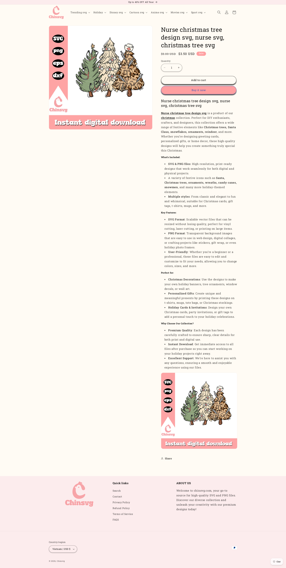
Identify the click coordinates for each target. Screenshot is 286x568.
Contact (117, 496)
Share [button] (168, 458)
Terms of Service (123, 513)
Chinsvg (61, 561)
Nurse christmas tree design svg (184, 113)
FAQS (116, 519)
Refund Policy (121, 508)
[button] (79, 12)
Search (117, 490)
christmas (168, 118)
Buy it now (199, 90)
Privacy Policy (121, 502)
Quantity (166, 60)
